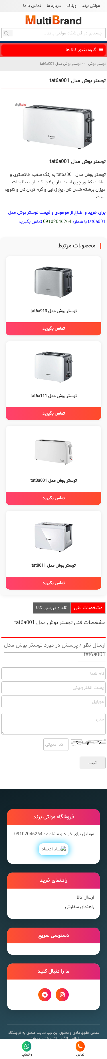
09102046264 (57, 222)
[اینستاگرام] (62, 994)
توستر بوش (97, 64)
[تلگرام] (44, 994)
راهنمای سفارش (79, 907)
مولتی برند (91, 6)
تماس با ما (32, 6)
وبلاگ (71, 6)
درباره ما (54, 6)
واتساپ (27, 1054)
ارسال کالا (85, 897)
